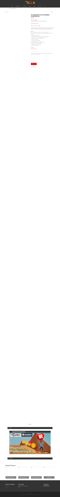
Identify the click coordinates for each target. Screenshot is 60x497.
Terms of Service (29, 494)
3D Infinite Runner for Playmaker (25, 477)
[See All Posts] (6, 12)
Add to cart (34, 63)
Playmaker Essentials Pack (36, 477)
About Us (39, 494)
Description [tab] (30, 424)
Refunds (25, 494)
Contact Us (21, 494)
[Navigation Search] (48, 6)
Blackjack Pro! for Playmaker (11, 477)
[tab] (30, 428)
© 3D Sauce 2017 (30, 493)
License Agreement (34, 494)
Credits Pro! (49, 477)
